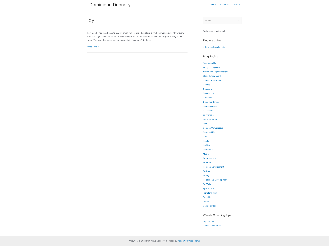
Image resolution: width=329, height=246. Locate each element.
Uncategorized (209, 206)
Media (206, 154)
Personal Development (213, 167)
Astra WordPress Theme (189, 241)
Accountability (209, 63)
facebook (213, 47)
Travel (206, 201)
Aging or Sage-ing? (212, 67)
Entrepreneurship (211, 119)
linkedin (222, 47)
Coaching (207, 89)
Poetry (206, 175)
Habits (206, 141)
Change (206, 84)
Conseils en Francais (212, 225)
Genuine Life (209, 132)
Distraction (208, 110)
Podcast (206, 171)
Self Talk (207, 184)
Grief (205, 136)
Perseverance (209, 158)
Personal (207, 162)
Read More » (93, 47)
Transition (207, 197)
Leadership (208, 149)
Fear (205, 123)
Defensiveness (210, 106)
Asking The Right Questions (215, 72)
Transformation (210, 193)
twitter (206, 47)
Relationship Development (215, 180)
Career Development (212, 80)
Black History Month (212, 76)
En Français (208, 115)
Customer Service (211, 102)
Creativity (207, 97)
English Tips (208, 221)
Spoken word (209, 188)
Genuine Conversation (213, 128)
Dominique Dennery (110, 4)
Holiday (206, 145)
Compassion (208, 93)
